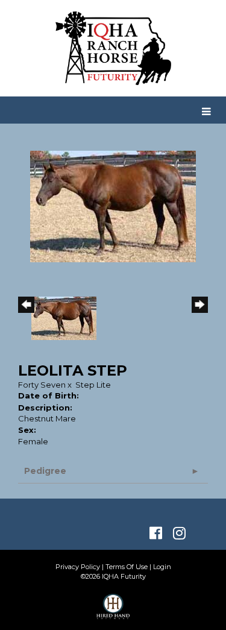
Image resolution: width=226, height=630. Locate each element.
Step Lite (93, 384)
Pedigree (45, 470)
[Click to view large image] (113, 205)
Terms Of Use (126, 566)
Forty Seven (42, 384)
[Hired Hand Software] (113, 612)
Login (162, 566)
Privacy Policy (77, 566)
